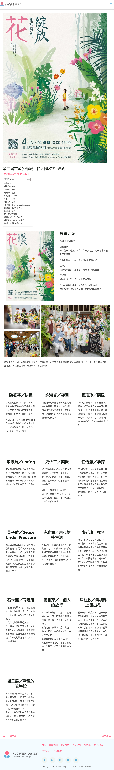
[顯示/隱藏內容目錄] (27, 179)
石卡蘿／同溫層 (10, 214)
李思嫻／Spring (10, 196)
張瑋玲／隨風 (9, 192)
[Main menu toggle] (111, 4)
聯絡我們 (57, 751)
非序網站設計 (88, 766)
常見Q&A (98, 744)
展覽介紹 (8, 183)
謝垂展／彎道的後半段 (13, 223)
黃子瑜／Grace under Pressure (17, 205)
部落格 (87, 744)
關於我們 (53, 744)
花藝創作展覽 (10, 174)
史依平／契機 (9, 199)
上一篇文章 (9, 736)
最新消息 (76, 744)
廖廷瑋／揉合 (9, 211)
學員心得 (46, 751)
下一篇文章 (104, 736)
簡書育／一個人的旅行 (13, 217)
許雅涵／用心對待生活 (13, 208)
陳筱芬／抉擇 (9, 186)
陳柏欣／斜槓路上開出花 (14, 220)
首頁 (44, 744)
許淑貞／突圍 (9, 189)
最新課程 (65, 744)
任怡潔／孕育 (9, 202)
